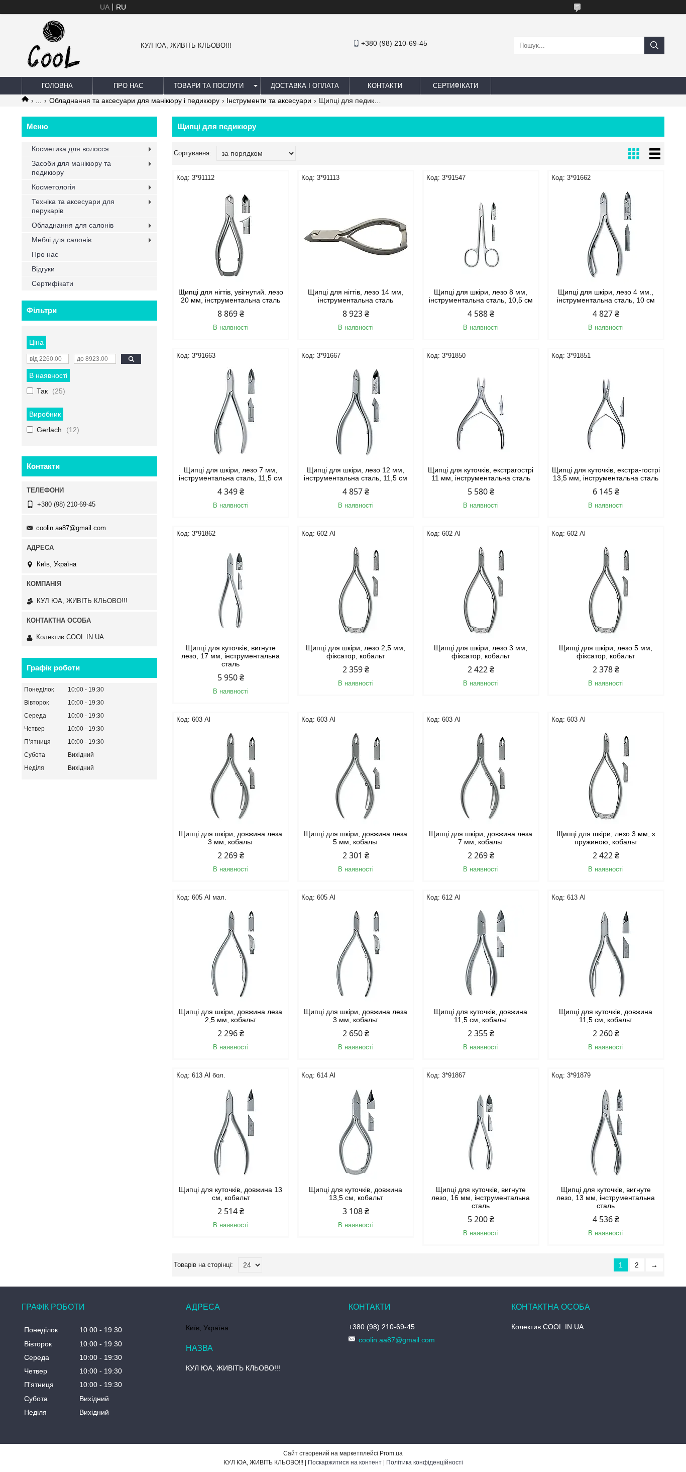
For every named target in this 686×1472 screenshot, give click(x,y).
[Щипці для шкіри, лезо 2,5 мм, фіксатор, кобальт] (355, 591)
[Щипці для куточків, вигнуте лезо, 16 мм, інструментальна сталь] (480, 1133)
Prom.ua (391, 1453)
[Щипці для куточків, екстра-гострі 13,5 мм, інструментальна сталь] (605, 413)
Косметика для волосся (70, 149)
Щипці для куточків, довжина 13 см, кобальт (230, 1194)
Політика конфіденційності (424, 1462)
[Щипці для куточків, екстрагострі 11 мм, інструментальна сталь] (480, 413)
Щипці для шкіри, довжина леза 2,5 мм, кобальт (230, 1016)
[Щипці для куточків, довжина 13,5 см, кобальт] (355, 1133)
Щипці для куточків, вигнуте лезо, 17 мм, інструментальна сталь (230, 656)
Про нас (128, 85)
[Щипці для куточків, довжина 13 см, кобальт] (230, 1133)
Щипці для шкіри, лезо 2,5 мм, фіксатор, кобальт (355, 652)
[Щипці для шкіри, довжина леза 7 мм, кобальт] (480, 777)
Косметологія (53, 187)
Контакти (385, 85)
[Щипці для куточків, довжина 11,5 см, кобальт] (480, 955)
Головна (57, 85)
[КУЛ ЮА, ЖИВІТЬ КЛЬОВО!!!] (54, 72)
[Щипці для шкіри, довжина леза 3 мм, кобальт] (230, 777)
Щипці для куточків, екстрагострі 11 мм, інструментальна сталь (480, 474)
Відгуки (43, 269)
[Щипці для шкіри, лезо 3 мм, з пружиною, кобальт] (605, 777)
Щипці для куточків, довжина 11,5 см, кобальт (480, 1016)
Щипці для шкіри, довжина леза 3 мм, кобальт (230, 838)
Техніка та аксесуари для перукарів (73, 206)
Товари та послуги (209, 85)
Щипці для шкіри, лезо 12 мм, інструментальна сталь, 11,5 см (355, 474)
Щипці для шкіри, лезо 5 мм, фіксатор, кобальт (605, 652)
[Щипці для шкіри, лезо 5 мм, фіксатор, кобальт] (605, 591)
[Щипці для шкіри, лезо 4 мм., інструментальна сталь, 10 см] (605, 235)
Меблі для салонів (61, 240)
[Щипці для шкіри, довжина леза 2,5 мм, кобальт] (230, 955)
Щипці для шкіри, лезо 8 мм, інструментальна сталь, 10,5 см (481, 296)
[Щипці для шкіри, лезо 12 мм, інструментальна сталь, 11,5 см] (355, 413)
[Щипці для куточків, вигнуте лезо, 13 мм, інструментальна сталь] (605, 1133)
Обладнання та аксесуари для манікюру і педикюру (134, 100)
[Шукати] (654, 45)
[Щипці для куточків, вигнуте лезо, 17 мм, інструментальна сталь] (230, 591)
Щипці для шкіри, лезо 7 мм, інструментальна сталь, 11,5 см (230, 474)
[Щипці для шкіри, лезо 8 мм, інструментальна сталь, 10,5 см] (480, 235)
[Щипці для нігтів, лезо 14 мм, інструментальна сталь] (355, 235)
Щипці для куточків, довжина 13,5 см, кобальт (355, 1194)
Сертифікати (455, 85)
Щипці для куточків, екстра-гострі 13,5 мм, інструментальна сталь (606, 474)
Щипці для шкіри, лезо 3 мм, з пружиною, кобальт (605, 838)
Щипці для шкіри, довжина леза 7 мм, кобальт (480, 838)
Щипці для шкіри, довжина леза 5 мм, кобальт (355, 838)
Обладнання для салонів (72, 225)
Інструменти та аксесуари (268, 100)
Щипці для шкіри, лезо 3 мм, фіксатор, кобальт (480, 652)
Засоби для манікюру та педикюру (71, 167)
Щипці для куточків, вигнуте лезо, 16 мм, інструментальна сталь (480, 1198)
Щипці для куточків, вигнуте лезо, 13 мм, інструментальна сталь (605, 1198)
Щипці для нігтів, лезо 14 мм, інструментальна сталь (355, 296)
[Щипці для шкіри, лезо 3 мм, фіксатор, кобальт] (480, 591)
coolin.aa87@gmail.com (71, 528)
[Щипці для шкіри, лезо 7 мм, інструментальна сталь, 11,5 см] (230, 413)
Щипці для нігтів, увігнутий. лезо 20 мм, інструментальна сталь (230, 296)
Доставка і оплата (305, 85)
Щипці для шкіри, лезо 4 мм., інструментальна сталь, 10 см (606, 296)
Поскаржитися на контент (345, 1462)
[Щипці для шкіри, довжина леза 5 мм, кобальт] (355, 777)
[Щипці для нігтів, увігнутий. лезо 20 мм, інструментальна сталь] (230, 235)
